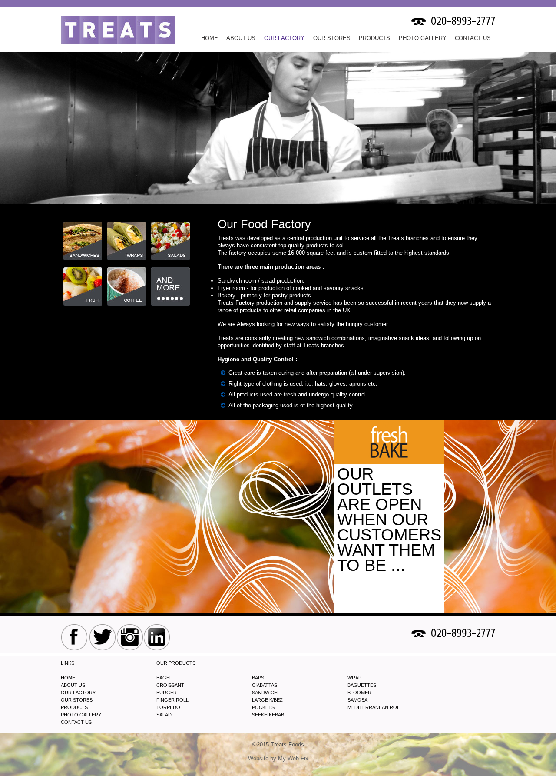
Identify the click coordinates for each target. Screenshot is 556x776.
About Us (240, 38)
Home (209, 38)
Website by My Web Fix (278, 758)
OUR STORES (332, 38)
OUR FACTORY (284, 38)
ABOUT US (73, 685)
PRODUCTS (374, 38)
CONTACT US (473, 38)
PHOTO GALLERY (423, 38)
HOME (68, 677)
